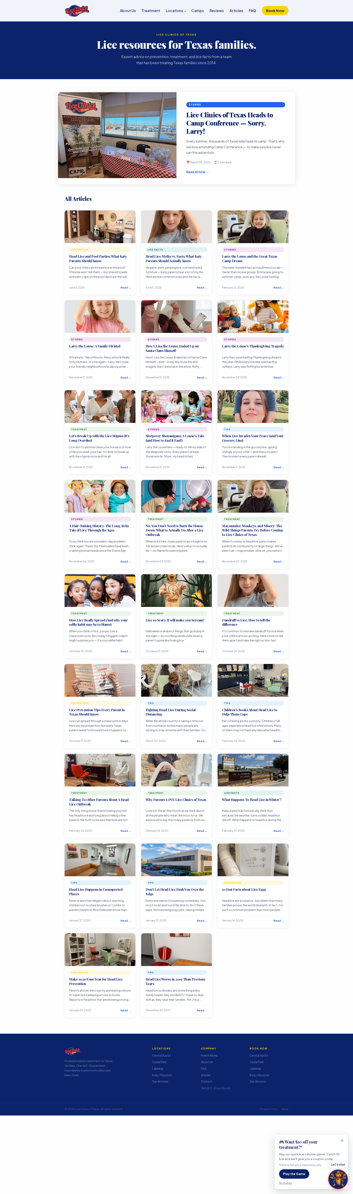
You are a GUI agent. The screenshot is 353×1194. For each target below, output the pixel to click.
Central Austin (161, 1055)
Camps (197, 10)
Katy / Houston (162, 1075)
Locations (176, 10)
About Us (128, 10)
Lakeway (158, 1068)
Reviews (217, 10)
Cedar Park (159, 1062)
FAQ (252, 10)
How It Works (209, 1055)
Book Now (275, 10)
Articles (236, 10)
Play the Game (294, 1174)
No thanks (285, 1183)
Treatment (151, 10)
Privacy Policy (268, 1109)
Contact (206, 1081)
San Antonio (160, 1081)
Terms (284, 1109)
